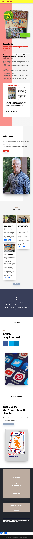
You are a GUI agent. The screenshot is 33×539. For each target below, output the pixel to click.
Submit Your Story (16, 485)
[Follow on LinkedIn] (16, 343)
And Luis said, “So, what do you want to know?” (23, 226)
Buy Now (25, 35)
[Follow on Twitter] (11, 343)
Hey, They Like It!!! (8, 254)
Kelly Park (6, 228)
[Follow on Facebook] (5, 343)
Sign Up (16, 509)
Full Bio (6, 151)
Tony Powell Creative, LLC (24, 537)
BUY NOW (8, 114)
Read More (16, 283)
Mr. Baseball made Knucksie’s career (8, 226)
